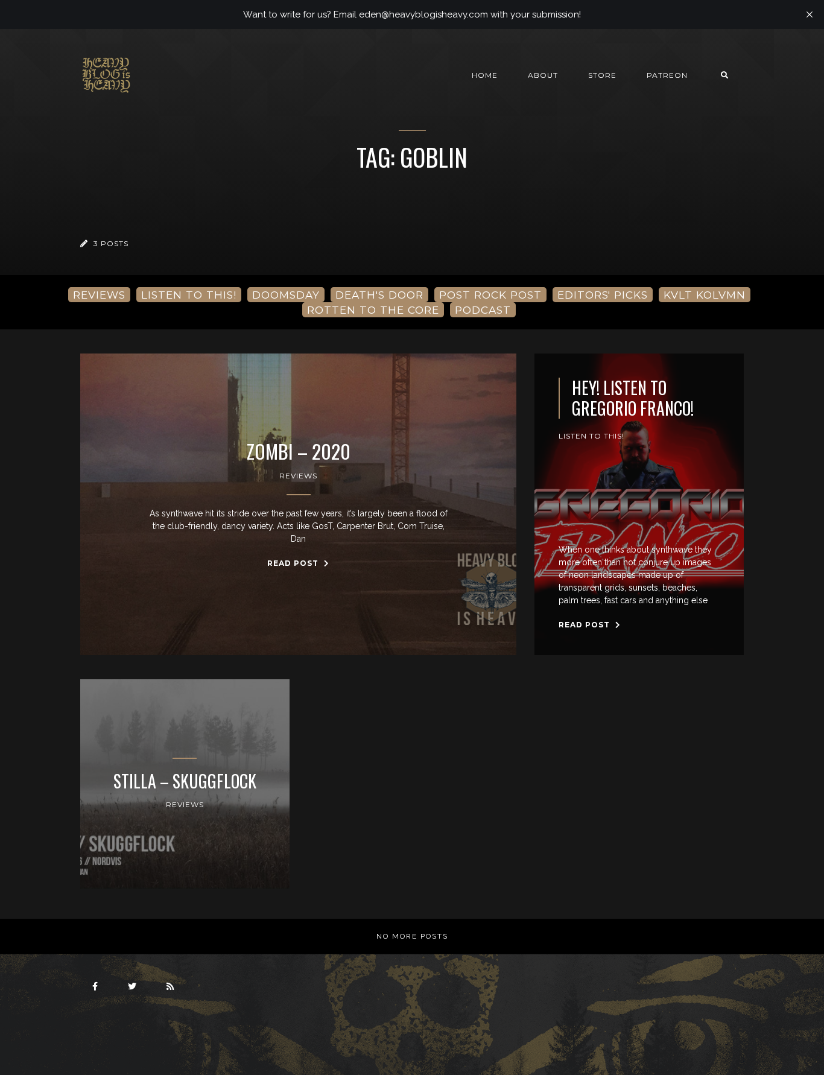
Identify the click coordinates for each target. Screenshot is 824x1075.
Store (602, 75)
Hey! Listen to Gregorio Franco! (633, 398)
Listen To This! (591, 435)
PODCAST (483, 309)
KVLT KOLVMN (705, 294)
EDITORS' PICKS (602, 294)
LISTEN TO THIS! (188, 294)
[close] (809, 14)
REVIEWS (99, 294)
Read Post (294, 563)
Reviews (298, 475)
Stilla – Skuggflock (184, 781)
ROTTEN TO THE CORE (373, 309)
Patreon (667, 75)
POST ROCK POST (490, 294)
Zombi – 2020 (298, 451)
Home (485, 75)
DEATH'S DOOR (379, 294)
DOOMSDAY (286, 294)
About (543, 75)
